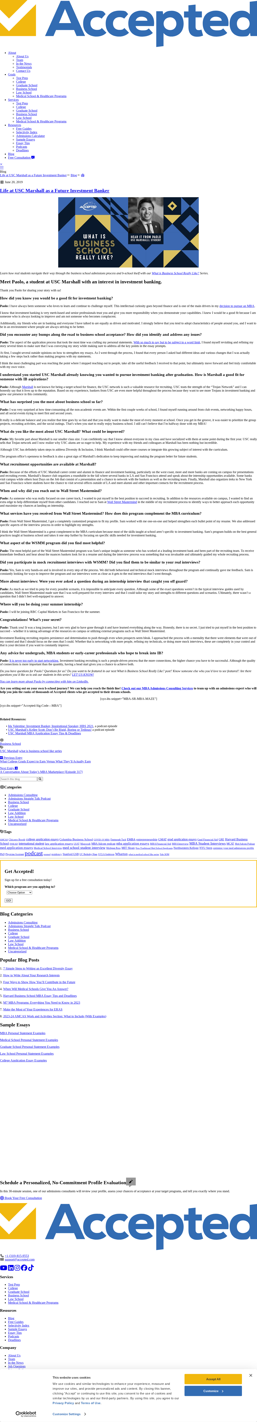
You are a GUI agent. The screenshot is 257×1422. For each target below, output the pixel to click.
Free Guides (24, 128)
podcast (34, 853)
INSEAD (14, 844)
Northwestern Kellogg (186, 847)
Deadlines (22, 150)
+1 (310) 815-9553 (17, 1256)
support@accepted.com (20, 1259)
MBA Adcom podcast (103, 843)
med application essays (16, 848)
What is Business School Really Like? (175, 273)
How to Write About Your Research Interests (31, 975)
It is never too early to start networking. (34, 660)
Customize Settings (67, 1414)
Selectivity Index (26, 132)
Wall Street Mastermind (122, 502)
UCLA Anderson (106, 854)
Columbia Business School (76, 839)
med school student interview (84, 848)
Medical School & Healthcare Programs (41, 96)
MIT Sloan (128, 847)
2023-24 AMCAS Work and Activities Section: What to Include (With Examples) (54, 1016)
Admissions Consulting (23, 795)
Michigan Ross (113, 848)
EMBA (131, 839)
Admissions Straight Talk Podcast (29, 798)
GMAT (162, 839)
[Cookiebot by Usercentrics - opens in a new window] (26, 1414)
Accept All (213, 1379)
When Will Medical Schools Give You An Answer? (35, 989)
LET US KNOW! (83, 674)
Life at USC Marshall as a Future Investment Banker (33, 175)
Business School (26, 89)
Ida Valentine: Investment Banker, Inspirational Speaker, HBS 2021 (50, 726)
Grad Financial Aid (207, 839)
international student (31, 843)
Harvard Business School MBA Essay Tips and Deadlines (40, 995)
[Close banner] (250, 1375)
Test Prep (22, 78)
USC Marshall (9, 751)
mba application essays (132, 843)
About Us (22, 56)
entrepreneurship (146, 839)
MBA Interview (180, 843)
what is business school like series (40, 751)
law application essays (59, 843)
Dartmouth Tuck (118, 839)
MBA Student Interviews (207, 843)
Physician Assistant (14, 854)
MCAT (230, 843)
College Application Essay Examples (23, 1060)
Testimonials (24, 67)
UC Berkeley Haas (88, 854)
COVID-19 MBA (102, 839)
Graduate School (26, 85)
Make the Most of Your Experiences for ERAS (32, 1009)
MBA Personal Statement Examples (22, 1033)
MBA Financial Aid (160, 843)
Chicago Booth (17, 839)
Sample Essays (25, 139)
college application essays (42, 839)
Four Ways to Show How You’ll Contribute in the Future (39, 982)
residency (56, 854)
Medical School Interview (48, 847)
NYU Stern (205, 847)
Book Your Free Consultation (23, 1198)
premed (47, 854)
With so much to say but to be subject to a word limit (167, 342)
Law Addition (17, 813)
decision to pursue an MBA (236, 306)
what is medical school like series (143, 854)
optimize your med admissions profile (233, 848)
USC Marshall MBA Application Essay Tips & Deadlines (44, 733)
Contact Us (23, 70)
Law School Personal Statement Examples (27, 1053)
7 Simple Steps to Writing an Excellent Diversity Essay (38, 968)
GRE (221, 839)
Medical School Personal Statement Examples (29, 1040)
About (12, 52)
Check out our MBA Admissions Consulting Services (157, 688)
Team (19, 60)
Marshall (27, 387)
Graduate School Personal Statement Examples (29, 1046)
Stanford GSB (71, 854)
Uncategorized (17, 824)
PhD (2, 854)
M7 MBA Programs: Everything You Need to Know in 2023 (41, 1002)
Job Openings (16, 1366)
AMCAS (4, 839)
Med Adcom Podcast (245, 844)
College (21, 81)
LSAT (77, 843)
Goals (11, 74)
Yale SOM (164, 854)
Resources (14, 125)
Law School (24, 92)
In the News (24, 63)
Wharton (121, 854)
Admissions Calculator (30, 136)
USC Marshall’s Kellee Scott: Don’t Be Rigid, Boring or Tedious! (50, 729)
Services (13, 99)
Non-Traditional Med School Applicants (154, 848)
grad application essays (182, 839)
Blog (11, 154)
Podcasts (21, 146)
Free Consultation (19, 157)
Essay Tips (23, 143)
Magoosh (85, 843)
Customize (210, 1390)
